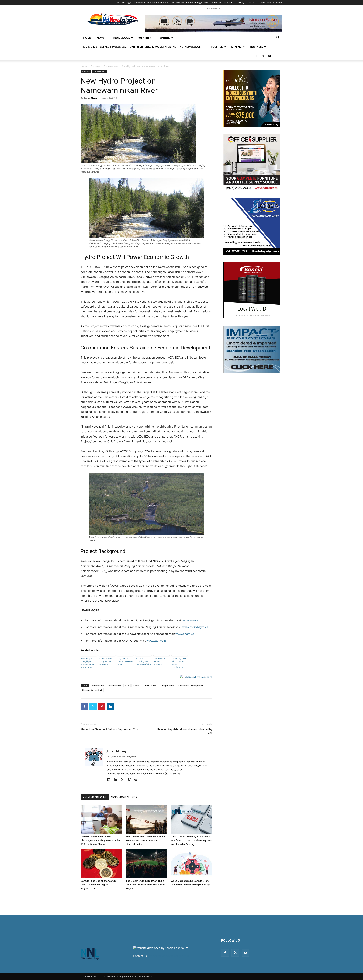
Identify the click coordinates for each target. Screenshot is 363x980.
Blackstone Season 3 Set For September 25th (109, 729)
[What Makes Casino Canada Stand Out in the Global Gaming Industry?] (191, 863)
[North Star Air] (213, 23)
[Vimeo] (130, 780)
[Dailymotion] (110, 780)
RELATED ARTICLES (94, 797)
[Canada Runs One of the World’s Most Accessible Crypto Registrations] (101, 863)
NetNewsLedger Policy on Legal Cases (190, 2)
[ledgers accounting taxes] (251, 226)
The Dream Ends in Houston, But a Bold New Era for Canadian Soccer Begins (145, 884)
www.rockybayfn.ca (195, 627)
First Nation (150, 685)
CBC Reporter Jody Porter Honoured (106, 661)
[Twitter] (263, 55)
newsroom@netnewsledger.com (168, 956)
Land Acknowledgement (270, 2)
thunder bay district (92, 690)
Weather (144, 38)
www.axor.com (156, 640)
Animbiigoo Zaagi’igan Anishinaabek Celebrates (87, 663)
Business (256, 47)
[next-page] (89, 896)
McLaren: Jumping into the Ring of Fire (143, 661)
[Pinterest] (101, 706)
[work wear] (251, 162)
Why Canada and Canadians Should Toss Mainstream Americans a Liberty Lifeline (145, 840)
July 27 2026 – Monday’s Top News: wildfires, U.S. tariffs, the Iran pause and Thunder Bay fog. (191, 840)
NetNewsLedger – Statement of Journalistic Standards (142, 2)
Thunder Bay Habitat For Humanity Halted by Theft (184, 731)
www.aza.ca (190, 620)
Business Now (111, 66)
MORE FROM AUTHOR (124, 797)
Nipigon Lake (167, 685)
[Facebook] (257, 55)
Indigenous (121, 38)
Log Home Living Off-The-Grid (125, 661)
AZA (127, 685)
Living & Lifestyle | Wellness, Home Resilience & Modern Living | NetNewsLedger (142, 47)
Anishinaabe (98, 685)
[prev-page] (83, 896)
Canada (136, 685)
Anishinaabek (114, 685)
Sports (165, 38)
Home (87, 38)
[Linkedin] (110, 706)
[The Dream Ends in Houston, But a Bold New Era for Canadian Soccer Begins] (146, 863)
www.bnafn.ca (184, 634)
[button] (277, 38)
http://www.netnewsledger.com (122, 756)
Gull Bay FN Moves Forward (159, 661)
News (100, 38)
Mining (236, 47)
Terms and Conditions (222, 2)
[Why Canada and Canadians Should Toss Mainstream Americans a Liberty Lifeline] (146, 819)
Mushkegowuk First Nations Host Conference (179, 663)
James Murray (91, 97)
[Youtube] (269, 55)
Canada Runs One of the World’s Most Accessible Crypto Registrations (98, 884)
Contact (251, 2)
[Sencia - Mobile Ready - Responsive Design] (251, 290)
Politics (217, 47)
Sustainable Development (190, 685)
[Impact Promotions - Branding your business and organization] (251, 349)
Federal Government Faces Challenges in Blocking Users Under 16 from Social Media (100, 840)
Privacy (240, 2)
